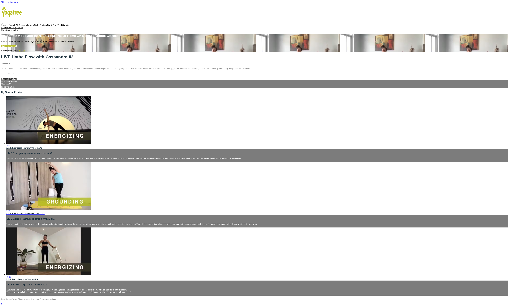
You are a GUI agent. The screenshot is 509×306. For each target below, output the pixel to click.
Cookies (22, 299)
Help (3, 299)
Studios (43, 25)
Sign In (19, 27)
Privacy (14, 299)
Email (14, 79)
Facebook (5, 79)
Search (12, 25)
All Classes (21, 25)
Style (36, 25)
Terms (8, 299)
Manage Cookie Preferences (38, 299)
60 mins (4, 63)
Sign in (65, 25)
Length (30, 25)
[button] (2, 22)
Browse (5, 25)
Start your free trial (9, 46)
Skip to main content (9, 2)
